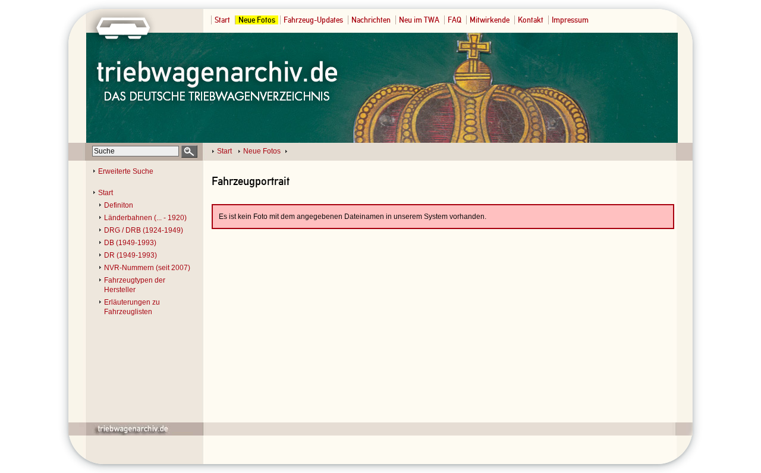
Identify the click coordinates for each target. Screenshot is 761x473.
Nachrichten (371, 19)
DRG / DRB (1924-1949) (143, 230)
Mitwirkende (490, 19)
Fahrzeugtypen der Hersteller (134, 285)
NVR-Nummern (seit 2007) (147, 268)
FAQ (454, 19)
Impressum (570, 19)
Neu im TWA (419, 19)
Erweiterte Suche (125, 171)
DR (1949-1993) (130, 255)
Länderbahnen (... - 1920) (145, 218)
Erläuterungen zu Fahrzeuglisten (132, 307)
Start (222, 19)
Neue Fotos (256, 19)
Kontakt (530, 19)
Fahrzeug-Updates (313, 19)
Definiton (118, 205)
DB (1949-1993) (130, 243)
